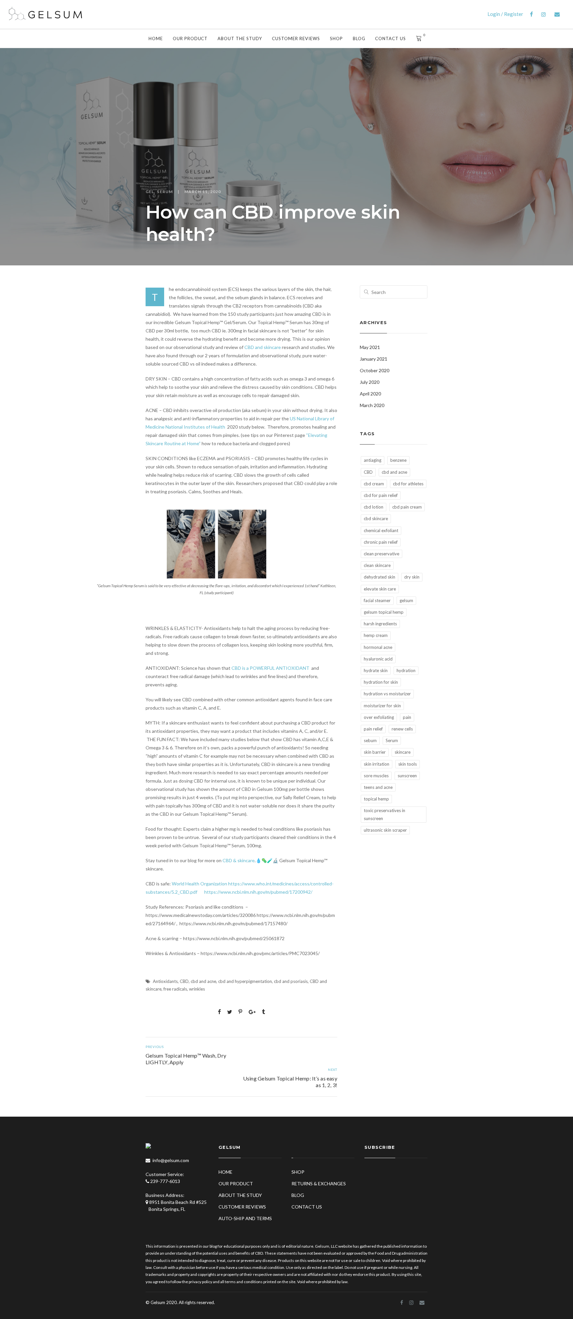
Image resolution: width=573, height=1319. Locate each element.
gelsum (406, 600)
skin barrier (375, 752)
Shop (336, 38)
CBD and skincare (262, 347)
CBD (184, 981)
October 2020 (374, 370)
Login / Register (505, 14)
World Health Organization (199, 883)
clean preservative (381, 553)
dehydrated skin (379, 577)
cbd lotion (373, 507)
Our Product (190, 38)
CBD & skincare (239, 860)
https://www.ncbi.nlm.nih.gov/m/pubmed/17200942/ (258, 892)
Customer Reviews (296, 38)
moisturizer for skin (382, 705)
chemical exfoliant (381, 530)
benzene (398, 460)
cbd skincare (376, 518)
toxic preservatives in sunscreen (384, 814)
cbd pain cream (407, 507)
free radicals (175, 989)
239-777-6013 (164, 1181)
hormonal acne (378, 647)
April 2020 (370, 393)
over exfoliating (379, 717)
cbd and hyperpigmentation (245, 981)
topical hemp (376, 798)
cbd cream (374, 483)
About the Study (240, 38)
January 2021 (373, 359)
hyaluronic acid (378, 658)
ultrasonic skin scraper (385, 830)
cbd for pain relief (381, 495)
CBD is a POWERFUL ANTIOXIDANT (270, 668)
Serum (164, 191)
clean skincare (377, 565)
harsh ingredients (380, 623)
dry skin (411, 577)
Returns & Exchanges (318, 1183)
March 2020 (372, 405)
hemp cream (376, 635)
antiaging (372, 460)
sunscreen (407, 775)
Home (156, 38)
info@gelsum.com (171, 1160)
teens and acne (378, 787)
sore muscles (376, 775)
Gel (150, 191)
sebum (370, 740)
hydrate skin (376, 670)
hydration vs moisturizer (387, 693)
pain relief (373, 728)
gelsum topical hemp (384, 612)
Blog (359, 38)
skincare (403, 752)
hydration (406, 670)
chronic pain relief (381, 542)
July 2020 (369, 382)
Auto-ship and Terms (245, 1218)
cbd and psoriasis (291, 981)
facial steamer (377, 600)
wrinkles (197, 989)
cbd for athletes (408, 483)
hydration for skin (381, 682)
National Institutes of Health (195, 427)
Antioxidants (165, 981)
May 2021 (370, 347)
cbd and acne (203, 981)
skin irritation (376, 764)
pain (407, 717)
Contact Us (390, 38)
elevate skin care (380, 588)
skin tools (407, 764)
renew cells (402, 728)
